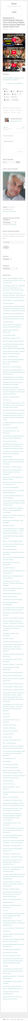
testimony (13, 112)
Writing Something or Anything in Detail (13, 683)
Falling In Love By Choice (9, 728)
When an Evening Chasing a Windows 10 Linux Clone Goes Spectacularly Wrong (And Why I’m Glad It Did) (14, 372)
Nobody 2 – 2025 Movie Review (10, 797)
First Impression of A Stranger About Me (13, 672)
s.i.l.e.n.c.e (5, 910)
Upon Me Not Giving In (20, 128)
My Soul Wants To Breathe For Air (11, 338)
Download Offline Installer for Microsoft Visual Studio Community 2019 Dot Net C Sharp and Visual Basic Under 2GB (13, 961)
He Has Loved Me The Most (10, 596)
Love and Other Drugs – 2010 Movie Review (13, 928)
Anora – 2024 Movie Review (10, 441)
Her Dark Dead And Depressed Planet (12, 593)
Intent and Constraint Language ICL (12, 949)
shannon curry (6, 112)
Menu (14, 12)
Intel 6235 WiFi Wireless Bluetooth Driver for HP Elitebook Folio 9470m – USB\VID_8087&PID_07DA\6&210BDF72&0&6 (13, 346)
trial (19, 112)
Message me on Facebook (9, 211)
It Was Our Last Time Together (10, 731)
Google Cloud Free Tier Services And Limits (14, 410)
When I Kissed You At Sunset (10, 952)
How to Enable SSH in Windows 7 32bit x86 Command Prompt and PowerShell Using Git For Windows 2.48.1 (14, 503)
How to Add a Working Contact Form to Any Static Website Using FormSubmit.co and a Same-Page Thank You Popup (14, 405)
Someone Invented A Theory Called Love (13, 313)
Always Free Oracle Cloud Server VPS (12, 641)
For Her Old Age (7, 761)
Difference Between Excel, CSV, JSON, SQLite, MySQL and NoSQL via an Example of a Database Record (14, 923)
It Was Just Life (6, 931)
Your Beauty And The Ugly (9, 725)
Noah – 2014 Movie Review (9, 743)
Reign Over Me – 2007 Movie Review (12, 367)
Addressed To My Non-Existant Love (12, 740)
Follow (6, 247)
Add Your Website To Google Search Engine (14, 300)
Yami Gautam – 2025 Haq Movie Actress (13, 856)
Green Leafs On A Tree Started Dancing (12, 599)
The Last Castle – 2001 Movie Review (12, 845)
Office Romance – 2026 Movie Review (12, 467)
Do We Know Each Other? (9, 758)
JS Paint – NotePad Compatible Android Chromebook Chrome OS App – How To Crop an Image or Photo (14, 280)
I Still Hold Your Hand (8, 734)
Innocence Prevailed (8, 321)
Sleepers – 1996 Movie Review (10, 356)
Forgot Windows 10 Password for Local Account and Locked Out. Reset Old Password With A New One (12, 894)
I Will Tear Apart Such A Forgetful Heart (7, 128)
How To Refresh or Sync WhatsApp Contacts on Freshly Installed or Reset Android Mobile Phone (14, 753)
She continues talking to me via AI (11, 955)
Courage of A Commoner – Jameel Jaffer (13, 664)
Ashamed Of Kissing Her (9, 567)
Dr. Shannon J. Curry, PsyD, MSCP (14, 83)
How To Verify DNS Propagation (11, 487)
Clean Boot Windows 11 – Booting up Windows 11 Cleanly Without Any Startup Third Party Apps (13, 884)
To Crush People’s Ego (8, 303)
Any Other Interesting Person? (10, 764)
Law (9, 107)
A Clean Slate (6, 713)
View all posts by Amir (16, 121)
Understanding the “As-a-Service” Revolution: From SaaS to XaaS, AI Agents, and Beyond (13, 583)
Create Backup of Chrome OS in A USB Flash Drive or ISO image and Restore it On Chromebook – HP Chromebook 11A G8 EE (14, 288)
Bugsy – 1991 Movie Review (10, 549)
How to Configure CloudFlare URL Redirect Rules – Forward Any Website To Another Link (13, 362)
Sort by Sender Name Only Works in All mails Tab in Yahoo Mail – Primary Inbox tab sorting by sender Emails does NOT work (14, 295)
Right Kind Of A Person (8, 525)
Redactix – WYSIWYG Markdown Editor (12, 541)
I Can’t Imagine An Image (9, 335)
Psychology (17, 107)
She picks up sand (7, 737)
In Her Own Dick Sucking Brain (10, 767)
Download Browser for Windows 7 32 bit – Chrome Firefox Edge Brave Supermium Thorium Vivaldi (13, 971)
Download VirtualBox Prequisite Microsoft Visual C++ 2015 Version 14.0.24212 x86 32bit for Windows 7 (13, 462)
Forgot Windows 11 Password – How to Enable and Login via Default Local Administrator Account (12, 862)
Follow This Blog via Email (11, 231)
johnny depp (6, 110)
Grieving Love (6, 716)
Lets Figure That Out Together (10, 428)
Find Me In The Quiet (8, 638)
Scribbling (5, 966)
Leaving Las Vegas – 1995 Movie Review (13, 686)
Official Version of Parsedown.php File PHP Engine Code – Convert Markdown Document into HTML (13, 869)
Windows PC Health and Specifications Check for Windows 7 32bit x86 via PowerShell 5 (12, 472)
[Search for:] (9, 162)
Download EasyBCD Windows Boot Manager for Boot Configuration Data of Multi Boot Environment (14, 915)
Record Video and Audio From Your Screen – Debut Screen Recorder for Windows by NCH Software (14, 830)
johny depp (12, 110)
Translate (13, 224)
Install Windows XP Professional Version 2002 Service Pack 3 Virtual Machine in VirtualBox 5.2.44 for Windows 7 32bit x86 (13, 446)
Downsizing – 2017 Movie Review (11, 397)
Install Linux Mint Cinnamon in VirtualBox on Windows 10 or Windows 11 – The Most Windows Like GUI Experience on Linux (13, 531)
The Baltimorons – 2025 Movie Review (12, 800)
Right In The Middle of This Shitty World (13, 341)
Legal (12, 107)
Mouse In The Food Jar (8, 783)
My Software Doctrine (8, 902)
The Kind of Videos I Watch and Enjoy (12, 899)
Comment (20, 151)
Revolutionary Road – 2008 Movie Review (13, 689)
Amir (11, 29)
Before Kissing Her (7, 456)
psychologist (19, 110)
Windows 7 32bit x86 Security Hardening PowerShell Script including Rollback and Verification (13, 510)
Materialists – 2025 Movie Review (11, 889)
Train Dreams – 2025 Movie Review (11, 853)
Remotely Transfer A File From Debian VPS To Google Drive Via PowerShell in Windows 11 (14, 628)
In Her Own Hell (7, 400)
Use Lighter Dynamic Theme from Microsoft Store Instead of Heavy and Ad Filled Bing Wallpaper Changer (14, 876)
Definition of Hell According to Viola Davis (13, 618)
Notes (14, 4)
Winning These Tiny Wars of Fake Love (13, 675)
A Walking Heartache (8, 781)
